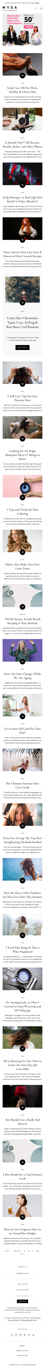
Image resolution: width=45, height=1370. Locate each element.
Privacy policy (22, 1350)
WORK (37, 3)
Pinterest (29, 1335)
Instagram (16, 1335)
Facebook (11, 1335)
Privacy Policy (13, 1320)
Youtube (20, 1335)
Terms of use (22, 1355)
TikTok (33, 1335)
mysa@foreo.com (22, 1273)
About (22, 1346)
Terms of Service (27, 1320)
